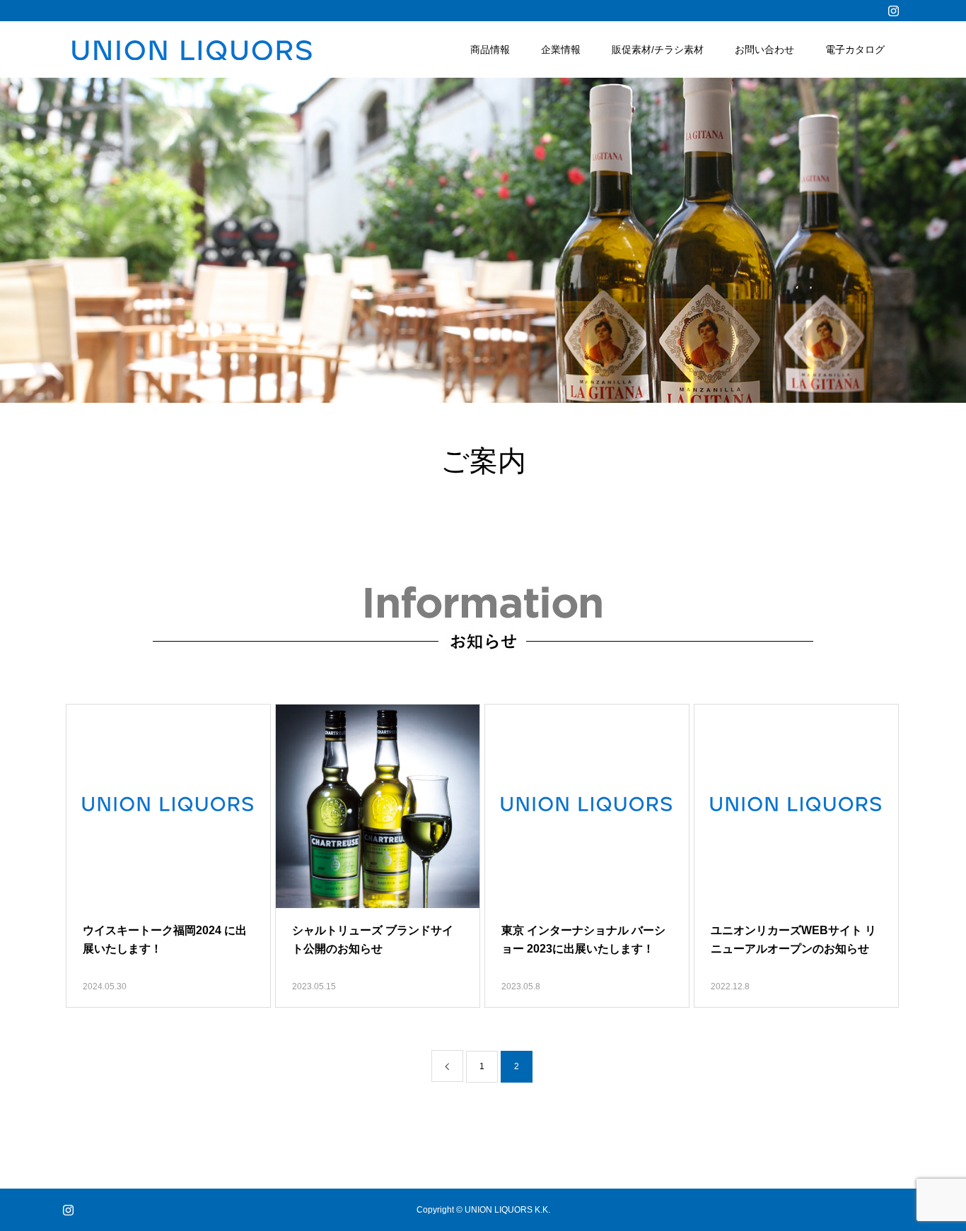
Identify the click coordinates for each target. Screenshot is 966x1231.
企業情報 (561, 49)
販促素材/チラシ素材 (658, 49)
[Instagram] (893, 11)
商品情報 (490, 49)
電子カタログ (855, 49)
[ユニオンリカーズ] (191, 49)
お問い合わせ (764, 49)
